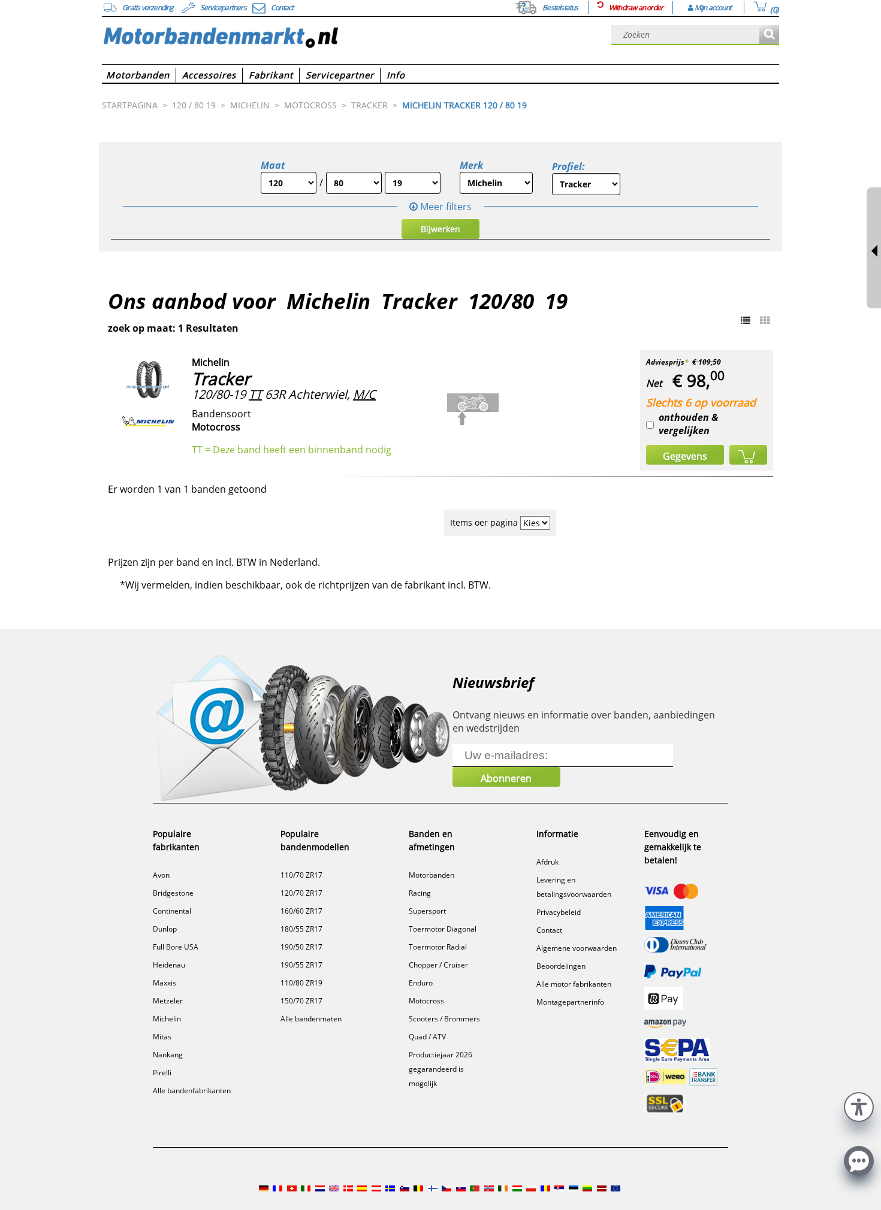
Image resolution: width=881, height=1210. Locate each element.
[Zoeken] (769, 35)
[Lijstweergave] (745, 320)
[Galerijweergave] (764, 320)
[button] (859, 1105)
